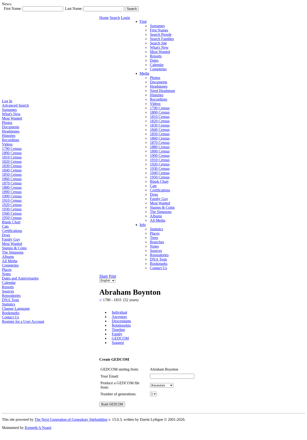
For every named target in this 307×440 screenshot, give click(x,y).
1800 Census (12, 153)
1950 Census (12, 218)
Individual (119, 312)
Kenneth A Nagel (38, 428)
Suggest (118, 343)
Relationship (121, 325)
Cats (5, 226)
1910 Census (12, 200)
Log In (7, 101)
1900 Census (12, 196)
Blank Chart (11, 222)
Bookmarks (10, 313)
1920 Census (12, 205)
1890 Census (12, 192)
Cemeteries (10, 265)
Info (143, 225)
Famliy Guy (11, 239)
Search (115, 18)
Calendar (9, 283)
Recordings (10, 140)
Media (144, 73)
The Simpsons (13, 252)
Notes (6, 274)
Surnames (9, 110)
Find (143, 21)
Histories (8, 136)
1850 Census (12, 174)
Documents (10, 127)
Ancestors (119, 317)
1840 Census (12, 170)
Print (112, 276)
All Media (9, 261)
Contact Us (10, 317)
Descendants (121, 321)
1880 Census (12, 187)
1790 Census (12, 149)
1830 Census (12, 166)
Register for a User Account (23, 321)
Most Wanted (12, 118)
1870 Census (12, 183)
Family (117, 334)
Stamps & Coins (14, 248)
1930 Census (12, 209)
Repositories (11, 295)
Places (7, 270)
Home (104, 18)
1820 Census (12, 161)
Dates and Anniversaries (20, 278)
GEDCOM (120, 338)
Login (125, 18)
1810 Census (12, 157)
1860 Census (12, 179)
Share (103, 276)
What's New (11, 114)
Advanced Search (15, 105)
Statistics (8, 304)
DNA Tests (10, 300)
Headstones (10, 131)
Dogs (6, 235)
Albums (8, 257)
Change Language (16, 308)
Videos (7, 144)
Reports (8, 287)
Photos (7, 123)
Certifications (12, 231)
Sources (8, 291)
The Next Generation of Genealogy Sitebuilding (71, 419)
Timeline (118, 330)
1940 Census (12, 213)
